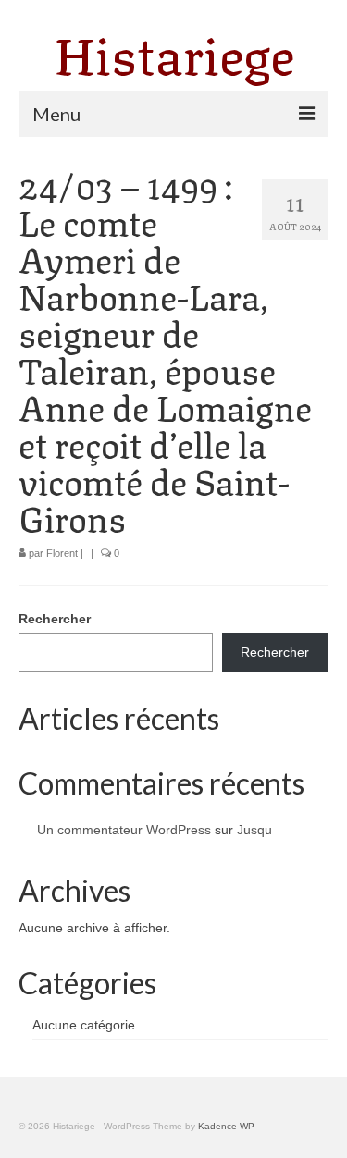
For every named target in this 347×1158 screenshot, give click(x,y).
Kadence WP (226, 1126)
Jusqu (254, 829)
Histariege (174, 51)
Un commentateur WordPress (124, 829)
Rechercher (55, 618)
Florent (62, 553)
